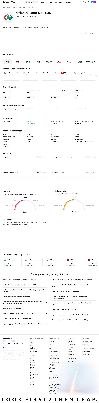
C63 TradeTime (52, 378)
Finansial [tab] (10, 27)
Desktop (32, 384)
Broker (61, 2)
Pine (31, 352)
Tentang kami (52, 364)
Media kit (51, 371)
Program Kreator (72, 344)
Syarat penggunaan (53, 382)
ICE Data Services (19, 350)
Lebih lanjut (68, 2)
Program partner (86, 352)
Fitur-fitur (51, 339)
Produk (42, 2)
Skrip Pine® (32, 378)
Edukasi (70, 352)
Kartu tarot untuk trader (54, 377)
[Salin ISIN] (87, 141)
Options (32, 375)
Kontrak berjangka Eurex (54, 358)
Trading (70, 351)
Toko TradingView (53, 375)
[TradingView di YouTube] (9, 344)
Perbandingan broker (53, 351)
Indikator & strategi (72, 358)
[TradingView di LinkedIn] (14, 344)
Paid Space (70, 363)
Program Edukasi (86, 354)
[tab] (38, 157)
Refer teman (71, 342)
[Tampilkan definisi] (12, 90)
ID (85, 2)
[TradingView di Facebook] (6, 344)
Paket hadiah (52, 344)
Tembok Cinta (71, 341)
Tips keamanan (52, 390)
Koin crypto (32, 348)
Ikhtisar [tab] (5, 27)
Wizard (69, 360)
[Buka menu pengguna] (88, 2)
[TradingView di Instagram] (12, 344)
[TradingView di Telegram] (17, 344)
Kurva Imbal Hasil (34, 374)
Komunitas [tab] (23, 27)
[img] (35, 16)
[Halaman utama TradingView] (9, 2)
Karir (50, 370)
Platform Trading (86, 345)
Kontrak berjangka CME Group (55, 357)
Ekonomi (32, 364)
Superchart (32, 339)
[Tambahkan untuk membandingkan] (17, 73)
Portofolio (32, 372)
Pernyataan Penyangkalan (55, 384)
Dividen (32, 367)
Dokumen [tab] (16, 27)
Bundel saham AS (53, 360)
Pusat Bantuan (52, 368)
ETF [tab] (47, 27)
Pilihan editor (71, 354)
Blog (50, 367)
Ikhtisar (50, 348)
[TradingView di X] (4, 344)
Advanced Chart (86, 344)
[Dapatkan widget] (84, 33)
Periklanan (85, 350)
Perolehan (32, 365)
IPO (31, 368)
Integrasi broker (86, 351)
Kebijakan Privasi (52, 385)
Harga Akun (51, 341)
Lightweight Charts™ (87, 342)
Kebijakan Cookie (53, 387)
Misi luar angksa (52, 365)
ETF (31, 345)
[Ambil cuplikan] (81, 33)
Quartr (4, 360)
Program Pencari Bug (53, 391)
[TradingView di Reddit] (22, 344)
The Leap (51, 352)
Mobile (31, 382)
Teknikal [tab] (30, 27)
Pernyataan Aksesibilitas (54, 388)
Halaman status (52, 393)
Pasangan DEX (33, 351)
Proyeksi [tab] (36, 27)
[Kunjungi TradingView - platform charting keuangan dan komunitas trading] (8, 54)
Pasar (55, 2)
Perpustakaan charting (88, 341)
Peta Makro (32, 377)
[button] (45, 2)
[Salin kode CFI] (8, 146)
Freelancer (70, 361)
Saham (31, 344)
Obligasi (32, 347)
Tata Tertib (70, 345)
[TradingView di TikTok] (20, 344)
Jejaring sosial (71, 339)
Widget (84, 339)
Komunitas (49, 2)
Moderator (70, 347)
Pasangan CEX (33, 350)
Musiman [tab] (42, 27)
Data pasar (51, 342)
